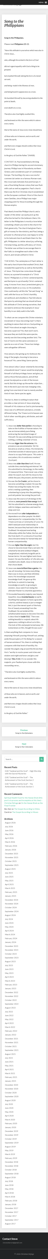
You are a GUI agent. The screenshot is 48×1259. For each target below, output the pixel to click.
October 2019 (11, 1139)
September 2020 (11, 1096)
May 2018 (9, 1189)
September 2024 (11, 911)
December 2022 (11, 992)
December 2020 (11, 1085)
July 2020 (9, 1104)
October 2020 (11, 1093)
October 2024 (11, 907)
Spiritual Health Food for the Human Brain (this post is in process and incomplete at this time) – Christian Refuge (23, 800)
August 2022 (10, 1008)
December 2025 (11, 853)
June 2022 (9, 1015)
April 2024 (9, 931)
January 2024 (10, 942)
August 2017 (10, 1224)
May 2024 (9, 927)
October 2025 (11, 861)
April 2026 (9, 838)
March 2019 (10, 1154)
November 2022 (11, 996)
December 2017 (11, 1208)
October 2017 (11, 1216)
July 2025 (9, 873)
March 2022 (10, 1027)
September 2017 (11, 1220)
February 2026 (11, 846)
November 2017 (11, 1212)
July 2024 (9, 919)
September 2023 (11, 958)
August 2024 (10, 915)
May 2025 (9, 880)
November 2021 (11, 1042)
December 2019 (11, 1131)
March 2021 (10, 1073)
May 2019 (9, 1150)
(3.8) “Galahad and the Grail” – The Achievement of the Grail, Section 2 (19, 778)
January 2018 (10, 1204)
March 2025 (10, 888)
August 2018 (10, 1177)
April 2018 (9, 1193)
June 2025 (9, 877)
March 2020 (10, 1119)
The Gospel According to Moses (25, 812)
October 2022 (11, 1000)
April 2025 (9, 884)
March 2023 (10, 981)
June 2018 (9, 1185)
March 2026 (10, 842)
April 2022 (9, 1023)
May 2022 (9, 1019)
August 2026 (10, 823)
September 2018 (11, 1173)
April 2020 (9, 1116)
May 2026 (9, 834)
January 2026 (10, 850)
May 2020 (9, 1112)
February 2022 (11, 1031)
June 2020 (9, 1108)
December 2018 (11, 1162)
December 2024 (11, 900)
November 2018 (11, 1166)
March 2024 (10, 934)
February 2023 (11, 985)
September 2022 (11, 1004)
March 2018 (10, 1197)
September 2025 (11, 865)
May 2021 (9, 1066)
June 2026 (9, 830)
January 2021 (10, 1081)
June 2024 (9, 923)
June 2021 (9, 1062)
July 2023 (9, 965)
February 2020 (11, 1123)
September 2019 (11, 1143)
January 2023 (10, 988)
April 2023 (9, 977)
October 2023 (11, 954)
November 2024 (11, 904)
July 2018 (9, 1181)
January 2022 (10, 1035)
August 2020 (10, 1100)
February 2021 (11, 1077)
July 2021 (9, 1058)
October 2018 (11, 1170)
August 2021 (10, 1054)
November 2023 (11, 950)
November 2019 (11, 1135)
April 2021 (9, 1069)
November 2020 (11, 1089)
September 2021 (11, 1050)
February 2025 (11, 892)
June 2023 (9, 969)
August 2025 (10, 869)
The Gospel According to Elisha (27, 809)
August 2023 (10, 961)
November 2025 (11, 857)
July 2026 (9, 826)
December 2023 (11, 946)
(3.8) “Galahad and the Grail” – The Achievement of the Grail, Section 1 (19, 785)
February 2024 (11, 938)
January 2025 (10, 896)
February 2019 (11, 1158)
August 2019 (10, 1146)
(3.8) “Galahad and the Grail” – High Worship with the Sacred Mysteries (23, 772)
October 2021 (11, 1046)
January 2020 (10, 1127)
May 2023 (9, 973)
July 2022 (9, 1012)
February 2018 (11, 1200)
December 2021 (11, 1039)
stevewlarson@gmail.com (12, 1243)
